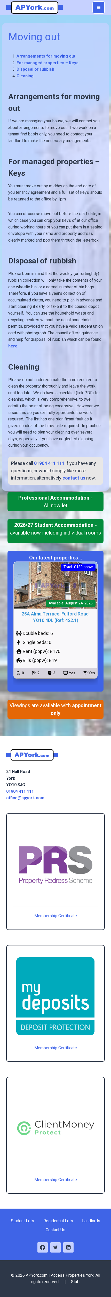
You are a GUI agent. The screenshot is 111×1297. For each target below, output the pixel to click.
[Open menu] (98, 7)
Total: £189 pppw (78, 567)
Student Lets (22, 1220)
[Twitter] (55, 1247)
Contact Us (55, 1229)
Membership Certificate (55, 915)
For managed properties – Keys (47, 62)
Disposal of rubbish (35, 69)
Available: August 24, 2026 (71, 603)
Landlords (91, 1220)
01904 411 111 (20, 791)
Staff (75, 1281)
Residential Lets (58, 1220)
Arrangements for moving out (46, 56)
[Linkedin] (68, 1247)
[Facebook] (42, 1247)
